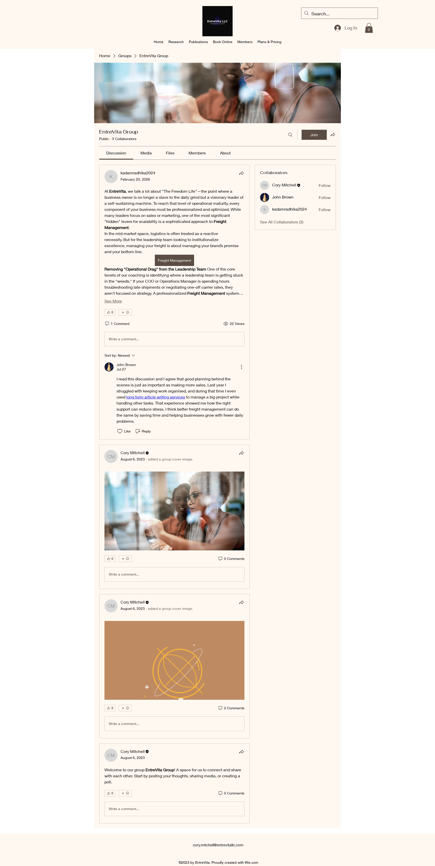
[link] (116, 152)
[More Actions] (241, 367)
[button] (369, 28)
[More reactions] (125, 312)
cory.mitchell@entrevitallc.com (218, 845)
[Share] (241, 173)
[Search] (290, 135)
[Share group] (333, 134)
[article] (174, 302)
